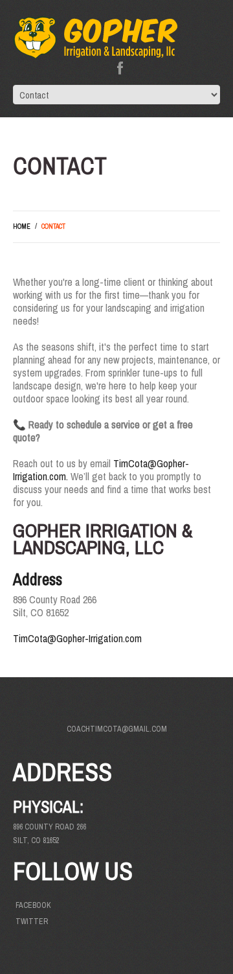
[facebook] (120, 68)
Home (21, 226)
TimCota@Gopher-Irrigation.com (77, 638)
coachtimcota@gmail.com (117, 729)
